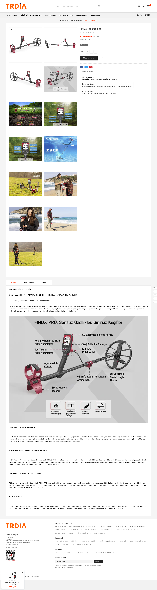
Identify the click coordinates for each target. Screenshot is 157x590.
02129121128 (12, 547)
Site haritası (77, 544)
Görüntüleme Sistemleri (76, 526)
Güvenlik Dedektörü (90, 530)
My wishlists (100, 552)
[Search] (99, 6)
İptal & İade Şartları (61, 541)
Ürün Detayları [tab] (29, 283)
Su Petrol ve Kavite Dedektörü (64, 533)
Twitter (86, 67)
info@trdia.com (13, 544)
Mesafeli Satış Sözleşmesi (107, 541)
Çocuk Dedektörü (119, 530)
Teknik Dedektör (105, 530)
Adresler (89, 552)
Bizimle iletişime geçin (62, 544)
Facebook (81, 67)
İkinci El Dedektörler (84, 533)
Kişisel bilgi (58, 552)
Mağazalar (87, 544)
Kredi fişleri (79, 552)
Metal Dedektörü (60, 526)
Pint (91, 67)
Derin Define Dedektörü (137, 526)
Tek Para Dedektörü (106, 526)
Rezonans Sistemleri (100, 533)
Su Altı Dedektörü (60, 530)
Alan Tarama (92, 526)
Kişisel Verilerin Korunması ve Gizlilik (83, 541)
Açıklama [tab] (13, 283)
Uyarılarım (110, 552)
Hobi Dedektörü (75, 530)
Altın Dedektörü (121, 526)
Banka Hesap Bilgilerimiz (138, 541)
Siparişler (69, 552)
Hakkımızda (123, 541)
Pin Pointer (131, 530)
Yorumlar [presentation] (45, 283)
